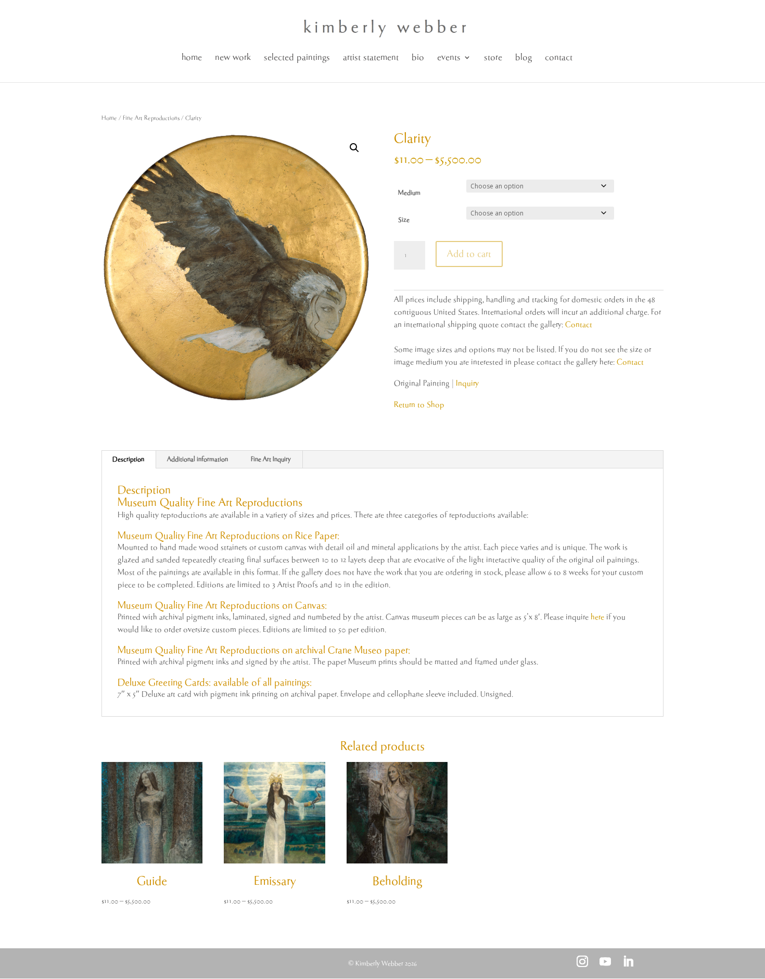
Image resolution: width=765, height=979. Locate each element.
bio (418, 57)
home (192, 57)
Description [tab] (128, 459)
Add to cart (469, 254)
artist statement (371, 57)
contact (558, 57)
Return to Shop (419, 404)
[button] (354, 147)
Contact (578, 324)
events (449, 57)
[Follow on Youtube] (605, 961)
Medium (409, 193)
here (597, 617)
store (493, 57)
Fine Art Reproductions (151, 118)
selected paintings (297, 57)
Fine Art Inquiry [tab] (271, 459)
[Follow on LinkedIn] (628, 961)
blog (523, 57)
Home (109, 118)
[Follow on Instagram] (582, 961)
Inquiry (467, 383)
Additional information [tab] (197, 459)
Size (404, 220)
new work (233, 57)
